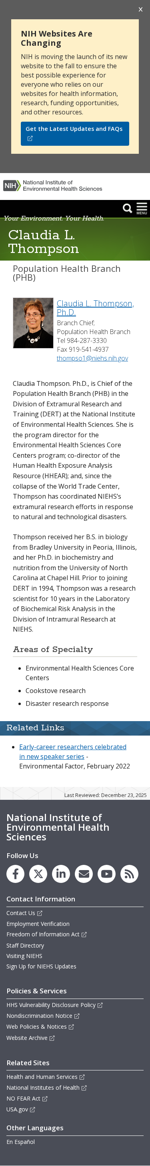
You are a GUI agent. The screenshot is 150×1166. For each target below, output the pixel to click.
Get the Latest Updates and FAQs (74, 128)
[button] (127, 208)
